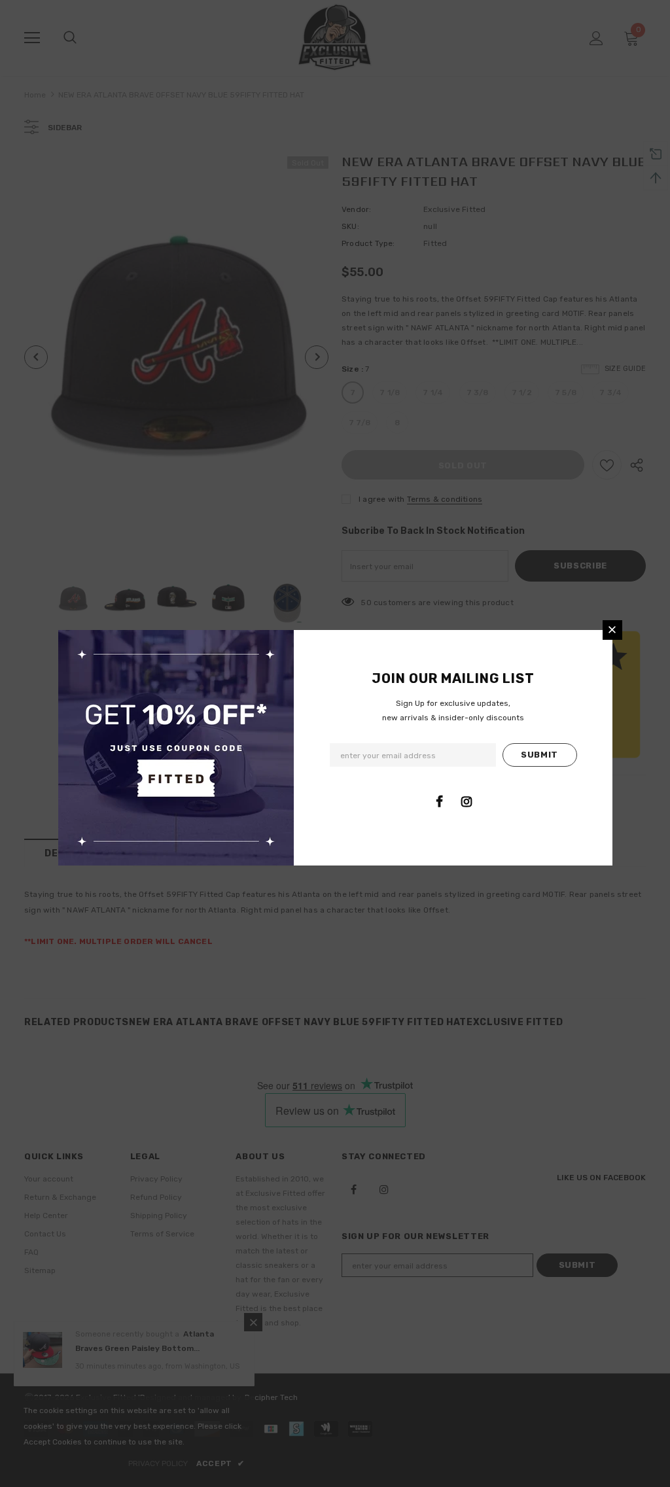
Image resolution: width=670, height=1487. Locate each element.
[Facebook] (440, 801)
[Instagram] (466, 801)
